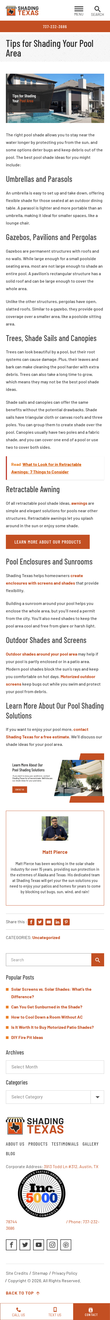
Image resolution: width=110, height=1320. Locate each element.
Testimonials (65, 1144)
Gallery (90, 1144)
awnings (79, 503)
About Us (15, 1144)
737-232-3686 (55, 26)
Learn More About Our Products (47, 542)
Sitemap (40, 1273)
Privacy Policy (64, 1273)
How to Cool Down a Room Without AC (47, 1016)
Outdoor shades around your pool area (41, 653)
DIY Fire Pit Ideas (27, 1037)
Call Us (18, 1315)
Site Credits (17, 1273)
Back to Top (20, 1292)
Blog (10, 1153)
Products (38, 1144)
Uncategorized (46, 937)
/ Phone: (74, 1221)
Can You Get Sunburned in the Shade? (46, 1006)
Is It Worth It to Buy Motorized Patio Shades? (52, 1027)
